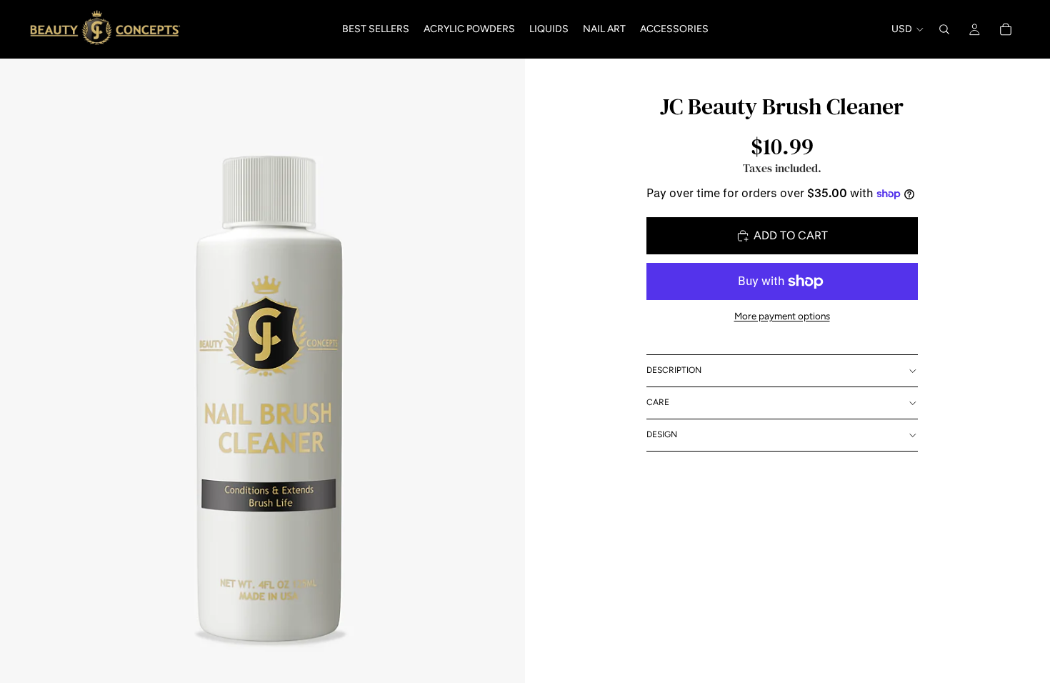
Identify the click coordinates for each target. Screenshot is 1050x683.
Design (661, 434)
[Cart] (1005, 29)
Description (673, 370)
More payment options (782, 315)
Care (657, 402)
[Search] (944, 29)
